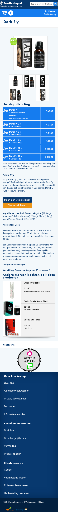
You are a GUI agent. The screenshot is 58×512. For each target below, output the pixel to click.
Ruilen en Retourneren (16, 485)
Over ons (9, 383)
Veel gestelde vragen (15, 477)
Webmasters (31, 502)
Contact (8, 469)
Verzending (10, 446)
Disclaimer (9, 406)
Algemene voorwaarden (16, 390)
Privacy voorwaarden (15, 398)
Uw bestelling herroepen (16, 493)
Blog (41, 502)
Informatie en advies (14, 414)
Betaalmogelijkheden (15, 438)
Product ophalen (12, 454)
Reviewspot (21, 509)
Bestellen (9, 430)
